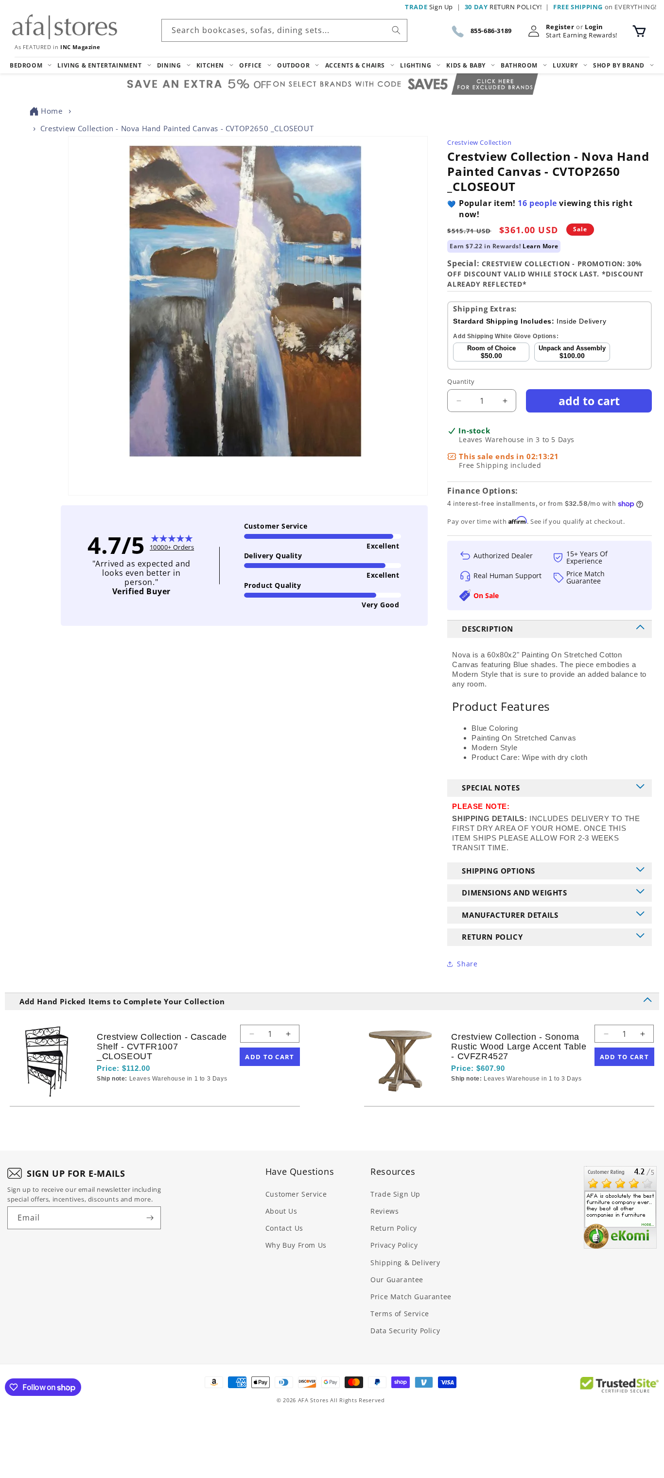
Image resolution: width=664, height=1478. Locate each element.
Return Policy (393, 1228)
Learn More (540, 246)
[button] (639, 31)
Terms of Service (399, 1313)
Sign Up (429, 7)
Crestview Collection (479, 142)
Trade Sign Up (395, 1194)
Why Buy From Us (296, 1245)
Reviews (384, 1211)
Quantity (460, 381)
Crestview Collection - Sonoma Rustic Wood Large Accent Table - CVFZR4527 (518, 1046)
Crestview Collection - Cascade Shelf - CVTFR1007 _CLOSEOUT (162, 1046)
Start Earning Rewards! (581, 35)
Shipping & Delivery (405, 1262)
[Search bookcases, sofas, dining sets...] (396, 30)
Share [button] (467, 963)
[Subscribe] (149, 1217)
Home (51, 111)
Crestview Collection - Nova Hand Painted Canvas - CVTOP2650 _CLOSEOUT (177, 128)
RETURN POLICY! (503, 7)
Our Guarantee (396, 1279)
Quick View (148, 1095)
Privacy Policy (394, 1245)
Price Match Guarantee (411, 1296)
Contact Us (284, 1228)
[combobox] (284, 30)
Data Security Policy (405, 1330)
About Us (281, 1211)
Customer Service (296, 1194)
